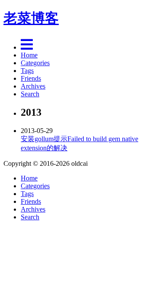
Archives (33, 86)
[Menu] (27, 47)
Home (29, 55)
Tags (27, 70)
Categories (35, 62)
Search (30, 94)
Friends (31, 78)
